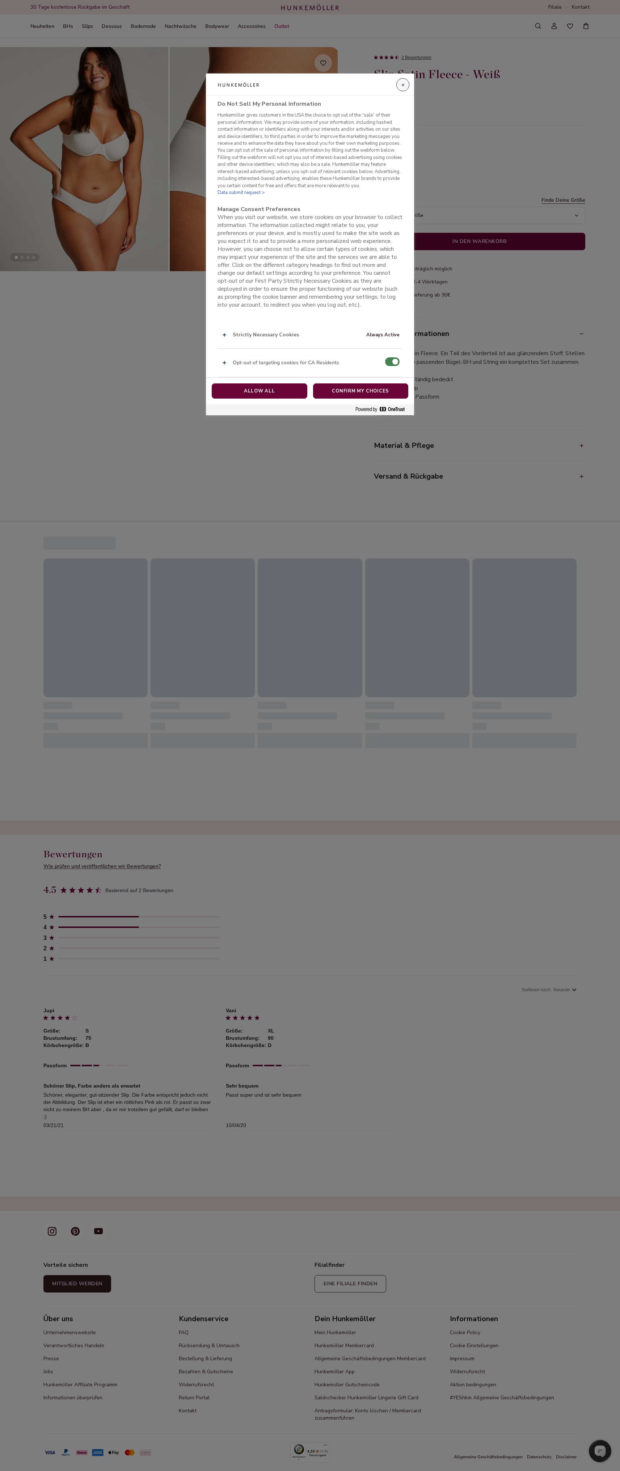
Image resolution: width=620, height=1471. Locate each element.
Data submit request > (241, 192)
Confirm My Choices (360, 391)
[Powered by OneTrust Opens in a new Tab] (382, 409)
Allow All (259, 391)
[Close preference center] (403, 85)
